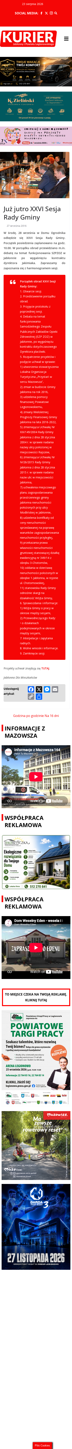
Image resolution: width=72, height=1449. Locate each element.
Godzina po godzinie (28, 716)
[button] (66, 39)
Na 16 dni (52, 716)
